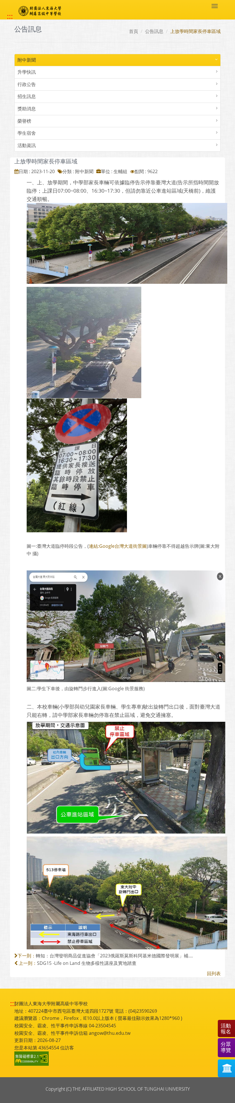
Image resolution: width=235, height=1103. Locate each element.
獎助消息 (26, 108)
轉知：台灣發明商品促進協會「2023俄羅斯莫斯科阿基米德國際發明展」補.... (114, 956)
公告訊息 (154, 31)
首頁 (133, 31)
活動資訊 (26, 145)
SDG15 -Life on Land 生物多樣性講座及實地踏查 (86, 963)
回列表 (214, 973)
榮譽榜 (24, 121)
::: (10, 16)
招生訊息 (26, 96)
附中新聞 (26, 60)
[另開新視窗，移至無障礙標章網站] (32, 1058)
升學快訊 (26, 72)
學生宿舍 (26, 133)
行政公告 (26, 84)
